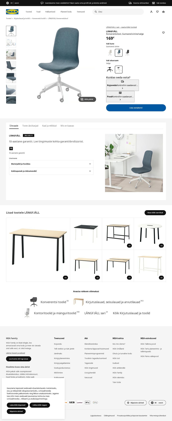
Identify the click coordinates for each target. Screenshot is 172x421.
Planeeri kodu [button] (66, 11)
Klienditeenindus (91, 344)
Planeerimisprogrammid (94, 353)
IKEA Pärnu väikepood (150, 356)
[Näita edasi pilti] (93, 64)
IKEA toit (116, 358)
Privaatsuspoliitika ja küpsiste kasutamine (132, 416)
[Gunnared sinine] (119, 53)
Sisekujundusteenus (62, 368)
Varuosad (88, 377)
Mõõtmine (58, 372)
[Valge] (119, 69)
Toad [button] (38, 11)
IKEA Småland (118, 348)
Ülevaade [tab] (14, 125)
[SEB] (72, 402)
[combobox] (117, 12)
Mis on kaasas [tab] (67, 125)
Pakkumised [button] (50, 11)
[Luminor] (80, 402)
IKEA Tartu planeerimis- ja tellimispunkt (151, 350)
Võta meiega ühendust (158, 416)
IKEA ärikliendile (119, 368)
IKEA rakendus (118, 377)
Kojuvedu (58, 344)
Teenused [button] (81, 11)
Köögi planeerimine (62, 358)
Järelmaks (58, 353)
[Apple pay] (87, 402)
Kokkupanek (59, 377)
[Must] (110, 69)
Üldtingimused (109, 416)
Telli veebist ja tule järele (64, 348)
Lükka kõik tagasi (40, 405)
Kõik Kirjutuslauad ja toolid (131, 313)
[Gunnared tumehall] (127, 53)
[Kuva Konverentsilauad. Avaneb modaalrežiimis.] (86, 234)
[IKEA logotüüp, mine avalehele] (12, 11)
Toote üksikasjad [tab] (30, 125)
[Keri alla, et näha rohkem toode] (11, 104)
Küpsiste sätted (16, 411)
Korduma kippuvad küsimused (96, 348)
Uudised (116, 363)
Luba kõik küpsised (17, 405)
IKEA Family (117, 372)
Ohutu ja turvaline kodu (122, 353)
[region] (59, 65)
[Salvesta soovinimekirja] (163, 32)
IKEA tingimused (91, 368)
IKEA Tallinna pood (148, 344)
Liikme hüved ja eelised (15, 353)
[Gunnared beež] (110, 53)
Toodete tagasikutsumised (95, 358)
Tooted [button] (29, 11)
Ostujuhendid (89, 372)
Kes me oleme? (119, 344)
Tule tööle (117, 382)
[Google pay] (95, 402)
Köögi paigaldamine (62, 363)
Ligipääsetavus (95, 416)
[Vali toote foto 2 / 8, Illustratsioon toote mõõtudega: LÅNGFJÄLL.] (11, 43)
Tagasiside (88, 363)
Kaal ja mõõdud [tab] (49, 125)
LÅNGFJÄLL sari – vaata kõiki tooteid (121, 27)
